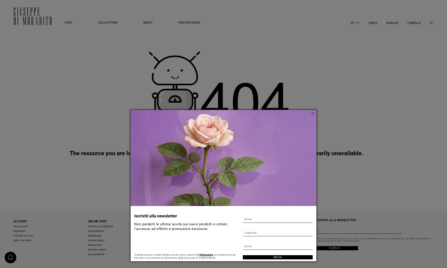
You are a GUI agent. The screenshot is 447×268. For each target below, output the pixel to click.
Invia (278, 257)
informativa (206, 254)
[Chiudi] (312, 113)
